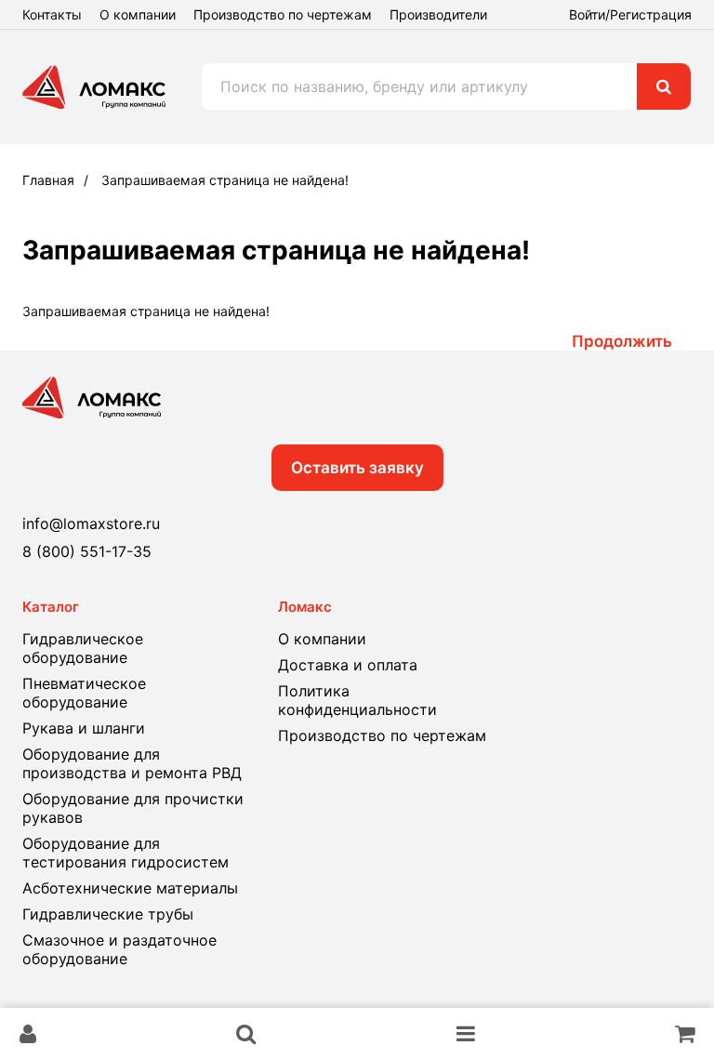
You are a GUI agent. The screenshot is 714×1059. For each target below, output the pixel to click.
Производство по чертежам (282, 14)
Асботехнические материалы (130, 888)
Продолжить (622, 341)
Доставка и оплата (347, 664)
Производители (438, 14)
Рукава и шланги (83, 728)
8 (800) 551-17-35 (87, 551)
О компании (137, 14)
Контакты (52, 14)
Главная (48, 180)
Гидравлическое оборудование (82, 648)
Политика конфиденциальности (357, 700)
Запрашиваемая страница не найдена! (225, 180)
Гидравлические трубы (107, 914)
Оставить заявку (357, 467)
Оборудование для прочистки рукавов (133, 808)
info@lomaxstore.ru (91, 523)
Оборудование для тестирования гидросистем (125, 852)
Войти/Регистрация (630, 14)
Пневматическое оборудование (84, 692)
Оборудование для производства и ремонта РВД (132, 763)
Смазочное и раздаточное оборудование (119, 949)
